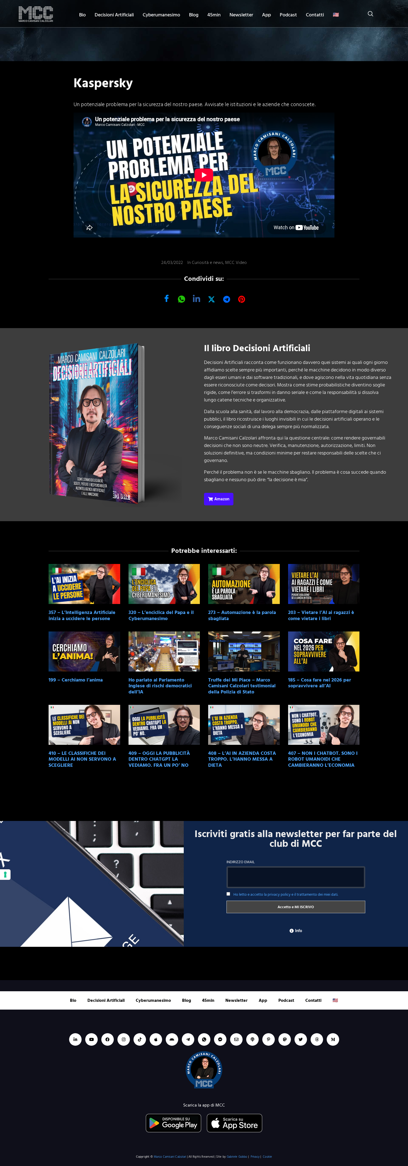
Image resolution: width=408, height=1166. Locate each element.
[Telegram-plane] (188, 1039)
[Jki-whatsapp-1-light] (204, 1039)
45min (214, 15)
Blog (193, 15)
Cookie (267, 1156)
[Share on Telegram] (226, 298)
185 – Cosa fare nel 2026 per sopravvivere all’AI (319, 683)
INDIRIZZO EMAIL (240, 862)
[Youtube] (91, 1039)
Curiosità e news (207, 262)
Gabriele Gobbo (237, 1156)
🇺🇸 (336, 15)
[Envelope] (236, 1039)
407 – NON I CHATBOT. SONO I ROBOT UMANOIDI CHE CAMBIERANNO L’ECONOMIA (322, 759)
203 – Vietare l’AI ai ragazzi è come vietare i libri (321, 615)
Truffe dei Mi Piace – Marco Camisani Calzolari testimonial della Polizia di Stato (242, 686)
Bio (82, 15)
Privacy (255, 1156)
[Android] (172, 1039)
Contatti (315, 15)
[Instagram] (123, 1039)
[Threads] (317, 1039)
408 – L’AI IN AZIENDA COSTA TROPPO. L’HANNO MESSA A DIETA (242, 759)
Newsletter (241, 15)
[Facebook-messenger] (220, 1039)
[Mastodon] (284, 1039)
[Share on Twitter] (211, 298)
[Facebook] (107, 1039)
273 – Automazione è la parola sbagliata (242, 615)
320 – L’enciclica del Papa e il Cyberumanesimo (161, 615)
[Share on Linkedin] (196, 298)
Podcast (288, 15)
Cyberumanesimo (161, 15)
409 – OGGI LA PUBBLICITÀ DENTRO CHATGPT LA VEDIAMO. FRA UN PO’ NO (159, 759)
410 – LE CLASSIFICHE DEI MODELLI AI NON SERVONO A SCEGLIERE (82, 759)
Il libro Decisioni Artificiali (257, 348)
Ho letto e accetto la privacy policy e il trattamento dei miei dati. (285, 894)
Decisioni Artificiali (114, 15)
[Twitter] (300, 1039)
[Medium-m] (333, 1039)
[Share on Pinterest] (241, 298)
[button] (367, 14)
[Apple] (156, 1039)
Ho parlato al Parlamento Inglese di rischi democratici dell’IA (160, 686)
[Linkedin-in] (75, 1039)
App (266, 15)
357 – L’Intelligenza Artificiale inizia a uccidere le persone (82, 615)
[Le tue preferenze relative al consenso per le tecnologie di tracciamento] (5, 874)
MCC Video (236, 262)
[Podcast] (252, 1039)
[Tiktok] (140, 1039)
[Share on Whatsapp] (181, 298)
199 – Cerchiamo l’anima (76, 680)
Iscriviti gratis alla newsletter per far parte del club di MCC (296, 839)
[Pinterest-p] (268, 1039)
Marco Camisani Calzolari (170, 1156)
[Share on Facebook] (166, 298)
